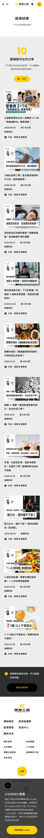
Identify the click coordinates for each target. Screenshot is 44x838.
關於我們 (8, 741)
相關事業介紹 (32, 752)
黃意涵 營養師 (20, 137)
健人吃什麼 (26, 127)
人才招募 (30, 747)
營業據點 (9, 727)
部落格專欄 (25, 721)
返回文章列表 (22, 687)
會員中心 (24, 727)
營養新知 (8, 131)
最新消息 (9, 733)
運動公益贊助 (10, 752)
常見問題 (30, 741)
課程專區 (9, 721)
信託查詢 (8, 757)
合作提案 (8, 747)
